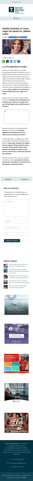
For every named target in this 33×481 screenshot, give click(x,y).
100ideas (23, 477)
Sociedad (24, 37)
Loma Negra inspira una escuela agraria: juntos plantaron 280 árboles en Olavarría (19, 271)
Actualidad (12, 37)
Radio (18, 37)
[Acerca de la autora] (16, 459)
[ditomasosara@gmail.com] (16, 463)
